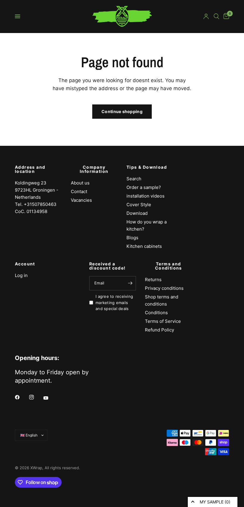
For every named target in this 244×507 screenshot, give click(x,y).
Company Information (94, 169)
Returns (153, 279)
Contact (79, 191)
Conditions (156, 312)
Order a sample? (143, 187)
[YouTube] (50, 397)
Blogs (132, 237)
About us (80, 183)
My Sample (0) (215, 501)
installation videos (145, 196)
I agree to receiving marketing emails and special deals (114, 302)
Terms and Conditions (168, 266)
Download (137, 213)
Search (133, 178)
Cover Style (138, 204)
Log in (21, 275)
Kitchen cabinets (144, 246)
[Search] (216, 16)
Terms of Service (163, 321)
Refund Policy (159, 330)
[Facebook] (21, 397)
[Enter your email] (130, 283)
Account (25, 264)
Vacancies (81, 200)
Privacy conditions (164, 288)
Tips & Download (146, 167)
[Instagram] (35, 397)
